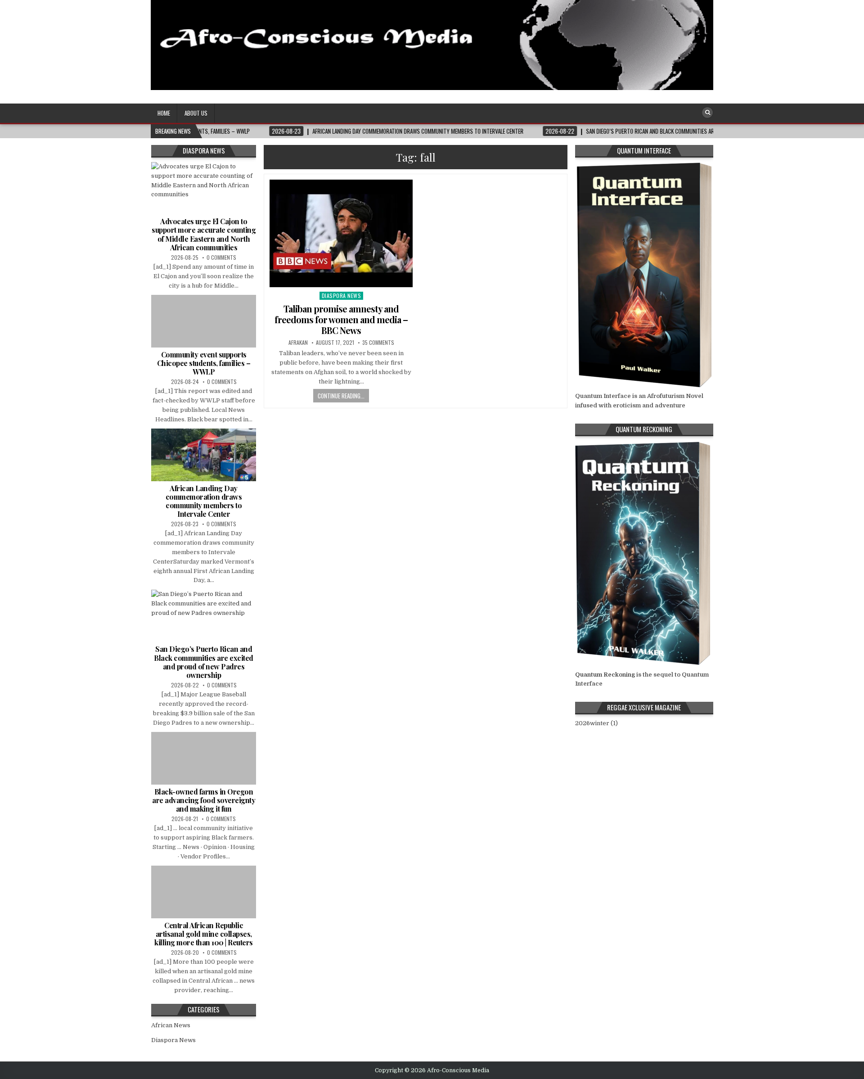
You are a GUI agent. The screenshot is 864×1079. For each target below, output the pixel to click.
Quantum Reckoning (605, 674)
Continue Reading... (341, 395)
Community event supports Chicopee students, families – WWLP (204, 363)
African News (170, 1025)
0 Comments (221, 257)
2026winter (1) (596, 723)
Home (164, 112)
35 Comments (378, 342)
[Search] (707, 112)
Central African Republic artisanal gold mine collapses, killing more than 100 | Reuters (203, 934)
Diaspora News (341, 295)
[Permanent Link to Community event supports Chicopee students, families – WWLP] (203, 321)
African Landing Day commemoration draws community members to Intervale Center (204, 501)
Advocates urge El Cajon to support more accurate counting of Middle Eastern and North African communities (204, 234)
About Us (195, 112)
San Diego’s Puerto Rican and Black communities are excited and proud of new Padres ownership (203, 662)
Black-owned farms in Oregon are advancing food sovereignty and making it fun (203, 800)
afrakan (298, 342)
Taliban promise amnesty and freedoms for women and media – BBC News (341, 319)
